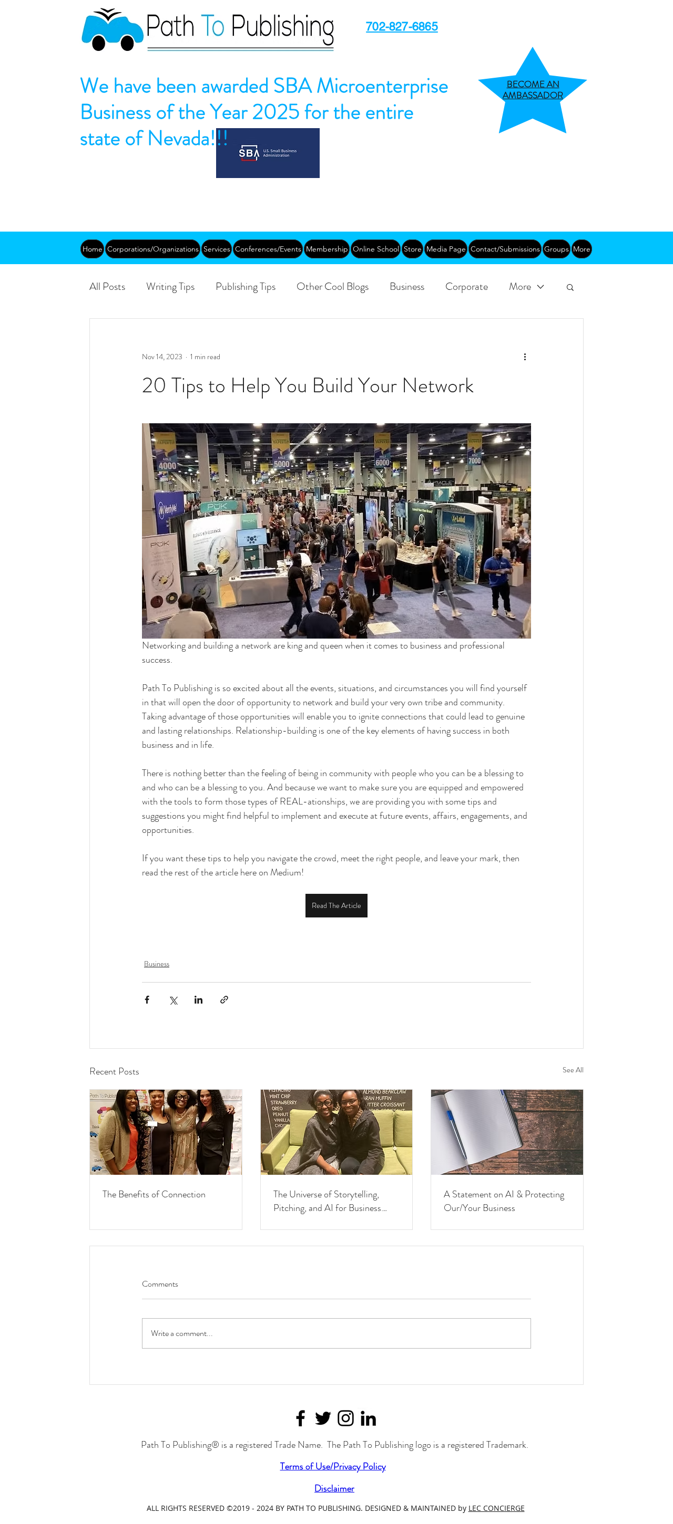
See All (573, 1069)
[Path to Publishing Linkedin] (368, 1418)
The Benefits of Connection (154, 1194)
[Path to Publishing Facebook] (300, 1418)
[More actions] (524, 356)
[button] (570, 287)
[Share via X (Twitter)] (173, 1000)
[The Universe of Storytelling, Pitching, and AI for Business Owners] (337, 1132)
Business (407, 286)
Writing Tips (170, 286)
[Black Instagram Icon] (345, 1418)
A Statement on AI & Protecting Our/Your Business (504, 1201)
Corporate (466, 286)
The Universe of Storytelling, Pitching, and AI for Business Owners (327, 1201)
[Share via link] (224, 1000)
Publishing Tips (246, 286)
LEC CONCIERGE (496, 1508)
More (520, 286)
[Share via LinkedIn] (198, 1000)
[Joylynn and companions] (166, 1132)
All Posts (107, 286)
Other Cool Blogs (333, 286)
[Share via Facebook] (147, 1000)
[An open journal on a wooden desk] (507, 1132)
